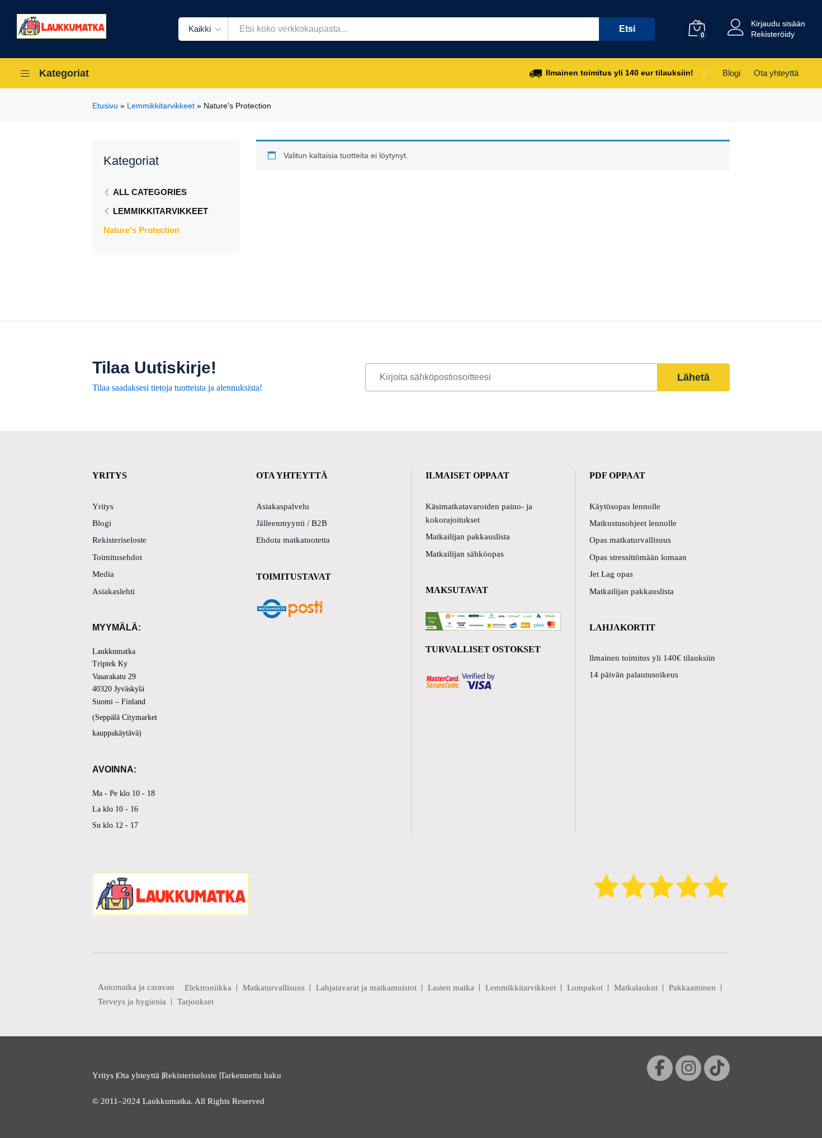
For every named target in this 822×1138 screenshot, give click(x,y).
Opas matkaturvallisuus (630, 539)
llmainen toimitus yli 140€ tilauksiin (652, 657)
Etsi (627, 29)
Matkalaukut (636, 987)
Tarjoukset (195, 1001)
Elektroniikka (208, 987)
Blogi (731, 73)
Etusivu (105, 105)
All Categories (150, 192)
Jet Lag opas (611, 574)
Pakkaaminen (692, 987)
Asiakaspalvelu (282, 506)
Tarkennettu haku (250, 1075)
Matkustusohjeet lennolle (633, 523)
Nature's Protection (141, 230)
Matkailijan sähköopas (465, 553)
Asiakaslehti (113, 591)
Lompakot (585, 987)
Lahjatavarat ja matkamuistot (366, 987)
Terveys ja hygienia (132, 1001)
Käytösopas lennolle (624, 506)
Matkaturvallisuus (274, 987)
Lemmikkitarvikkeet (161, 105)
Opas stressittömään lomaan (638, 557)
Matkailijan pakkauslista (468, 536)
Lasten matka (451, 987)
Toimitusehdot (117, 557)
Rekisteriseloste (119, 539)
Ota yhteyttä (776, 73)
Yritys (103, 506)
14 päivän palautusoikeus (633, 674)
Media (103, 574)
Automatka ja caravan (136, 987)
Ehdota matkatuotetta (293, 539)
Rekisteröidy (773, 34)
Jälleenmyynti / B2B (291, 523)
